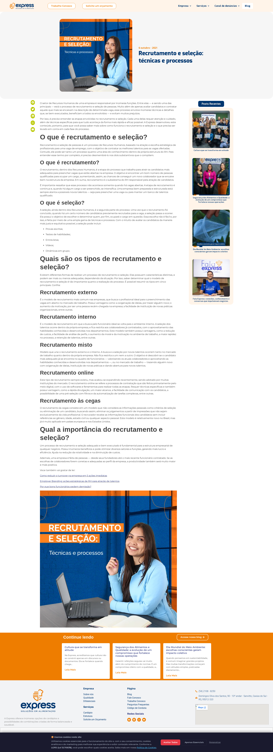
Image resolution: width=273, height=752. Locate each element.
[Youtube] (144, 720)
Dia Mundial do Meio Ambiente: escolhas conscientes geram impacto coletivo (211, 250)
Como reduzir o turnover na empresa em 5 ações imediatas (73, 475)
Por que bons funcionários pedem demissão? (65, 486)
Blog (247, 6)
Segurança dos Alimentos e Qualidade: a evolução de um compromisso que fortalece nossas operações (211, 199)
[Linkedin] (134, 720)
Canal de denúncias (226, 6)
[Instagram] (139, 720)
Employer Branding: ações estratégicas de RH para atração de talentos (79, 481)
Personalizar (215, 742)
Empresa (183, 6)
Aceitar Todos (170, 742)
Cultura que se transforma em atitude (211, 150)
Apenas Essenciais (194, 742)
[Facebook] (129, 720)
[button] (184, 6)
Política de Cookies (146, 747)
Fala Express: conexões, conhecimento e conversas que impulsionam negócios (211, 300)
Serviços (201, 6)
